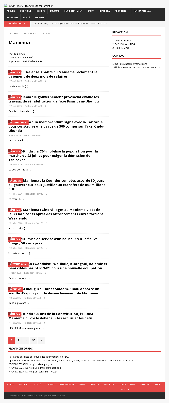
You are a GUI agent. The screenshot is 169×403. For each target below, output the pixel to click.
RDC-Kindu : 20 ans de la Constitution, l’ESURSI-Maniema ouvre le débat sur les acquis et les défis (51, 316)
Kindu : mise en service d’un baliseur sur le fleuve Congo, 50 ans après (53, 241)
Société (40, 11)
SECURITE (39, 17)
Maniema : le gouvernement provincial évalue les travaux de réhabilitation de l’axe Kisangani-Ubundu (53, 99)
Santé (26, 17)
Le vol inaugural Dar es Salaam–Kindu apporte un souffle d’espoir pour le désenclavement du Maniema (53, 291)
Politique (25, 11)
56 (33, 340)
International (142, 11)
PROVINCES (120, 11)
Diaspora (105, 11)
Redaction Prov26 (33, 81)
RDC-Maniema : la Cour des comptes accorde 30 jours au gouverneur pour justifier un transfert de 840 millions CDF (56, 184)
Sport (91, 11)
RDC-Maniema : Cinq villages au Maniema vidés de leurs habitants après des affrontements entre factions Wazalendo (55, 213)
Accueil (11, 11)
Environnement (73, 11)
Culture (54, 11)
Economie (12, 17)
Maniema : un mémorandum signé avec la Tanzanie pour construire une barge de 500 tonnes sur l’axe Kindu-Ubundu (56, 126)
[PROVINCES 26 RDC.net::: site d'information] (28, 5)
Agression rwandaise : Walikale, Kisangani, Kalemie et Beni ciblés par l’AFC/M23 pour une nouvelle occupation (57, 266)
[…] (26, 86)
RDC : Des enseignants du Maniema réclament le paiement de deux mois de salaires (52, 74)
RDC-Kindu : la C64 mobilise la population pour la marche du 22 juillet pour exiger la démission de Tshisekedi (53, 155)
